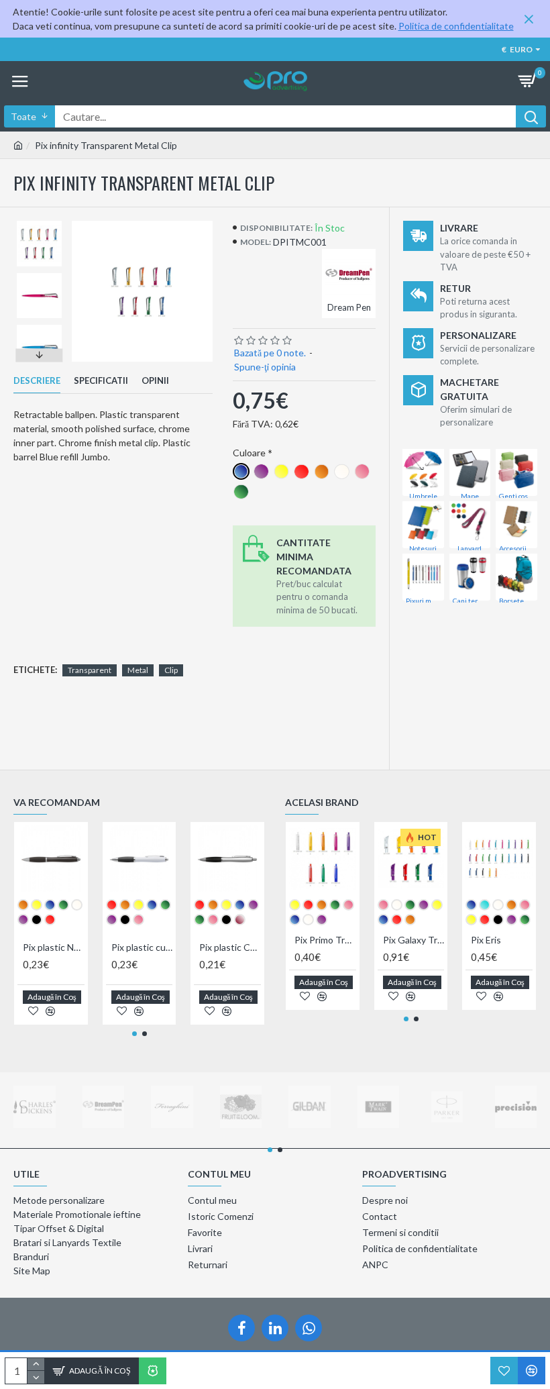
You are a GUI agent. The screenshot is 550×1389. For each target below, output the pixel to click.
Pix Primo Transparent (325, 939)
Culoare (249, 452)
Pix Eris (486, 939)
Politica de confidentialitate (456, 26)
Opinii (155, 380)
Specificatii (101, 380)
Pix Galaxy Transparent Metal (414, 939)
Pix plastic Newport (54, 947)
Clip (171, 670)
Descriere (36, 380)
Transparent (89, 670)
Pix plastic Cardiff (230, 947)
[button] (39, 224)
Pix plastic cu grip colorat (142, 947)
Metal (137, 670)
